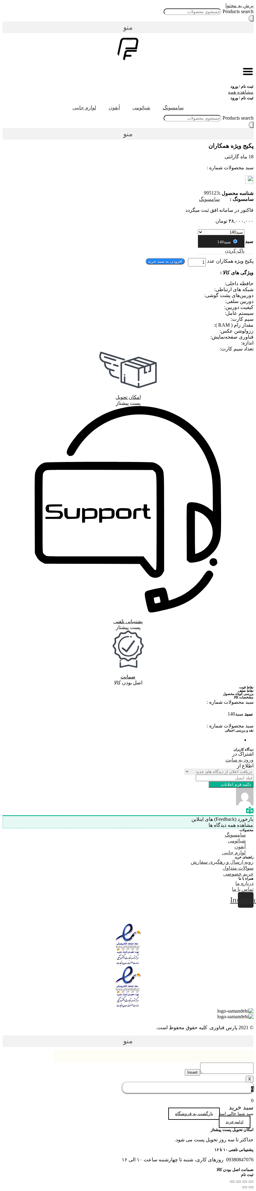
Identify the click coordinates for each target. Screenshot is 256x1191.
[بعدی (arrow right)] (244, 1187)
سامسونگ (173, 107)
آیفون (114, 107)
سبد (249, 241)
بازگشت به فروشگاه (194, 1113)
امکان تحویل (128, 397)
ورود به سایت (239, 759)
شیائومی (141, 107)
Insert (192, 1072)
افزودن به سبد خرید (165, 261)
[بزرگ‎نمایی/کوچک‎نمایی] (232, 1182)
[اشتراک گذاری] (244, 1182)
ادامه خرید (235, 1121)
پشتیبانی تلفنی (128, 621)
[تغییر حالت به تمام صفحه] (238, 1182)
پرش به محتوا (239, 5)
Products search (238, 11)
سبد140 (224, 242)
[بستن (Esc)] (251, 1182)
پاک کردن (234, 250)
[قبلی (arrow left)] (251, 1187)
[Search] (251, 18)
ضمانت (128, 676)
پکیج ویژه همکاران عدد (230, 261)
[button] (128, 27)
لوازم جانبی (84, 107)
